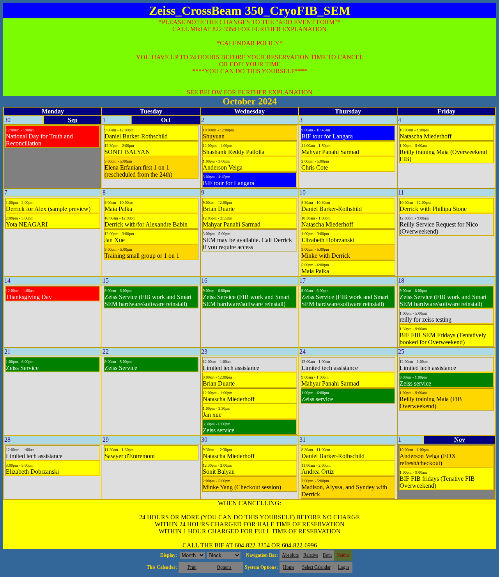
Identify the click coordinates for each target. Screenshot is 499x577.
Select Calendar (316, 567)
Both (327, 555)
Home (288, 567)
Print (192, 567)
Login (343, 567)
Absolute (290, 555)
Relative (310, 555)
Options (224, 567)
